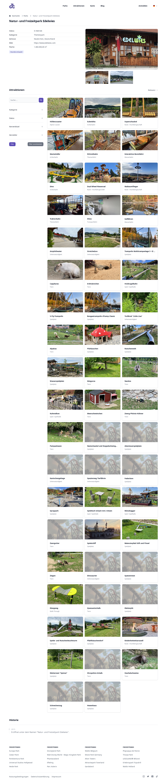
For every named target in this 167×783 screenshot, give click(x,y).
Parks (65, 6)
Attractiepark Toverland (94, 762)
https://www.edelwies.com (45, 43)
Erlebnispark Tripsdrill (132, 762)
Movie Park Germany (93, 755)
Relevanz (151, 90)
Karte (92, 6)
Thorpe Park (128, 755)
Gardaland (89, 766)
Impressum (56, 776)
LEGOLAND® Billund (131, 759)
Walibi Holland (129, 766)
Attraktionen (78, 6)
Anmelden (143, 6)
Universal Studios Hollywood (20, 762)
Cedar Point (14, 755)
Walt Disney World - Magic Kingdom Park (64, 755)
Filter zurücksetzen (35, 144)
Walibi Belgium (91, 751)
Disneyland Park (53, 751)
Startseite (16, 16)
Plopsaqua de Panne (131, 751)
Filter (12, 144)
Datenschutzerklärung (40, 776)
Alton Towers (90, 759)
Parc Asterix (52, 766)
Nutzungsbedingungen (18, 776)
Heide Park (13, 766)
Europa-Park (14, 751)
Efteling (50, 762)
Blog (102, 6)
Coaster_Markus (97, 68)
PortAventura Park (16, 759)
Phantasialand (53, 759)
